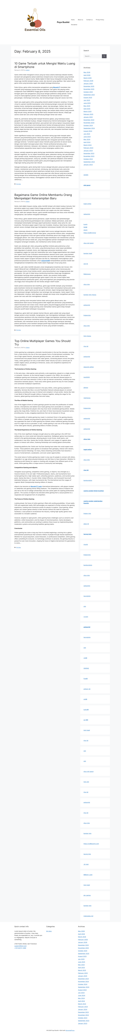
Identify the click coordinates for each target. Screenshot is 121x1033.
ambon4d (87, 305)
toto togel (87, 730)
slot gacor (87, 185)
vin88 (85, 658)
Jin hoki (86, 864)
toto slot (86, 782)
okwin (85, 230)
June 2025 (87, 103)
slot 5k (86, 264)
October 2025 (88, 92)
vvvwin (86, 617)
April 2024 (87, 142)
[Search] (104, 56)
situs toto (87, 284)
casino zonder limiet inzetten (94, 491)
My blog (18, 184)
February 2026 (88, 81)
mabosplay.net (88, 916)
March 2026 (88, 78)
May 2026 (87, 72)
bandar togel (88, 253)
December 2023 (89, 153)
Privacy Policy (100, 19)
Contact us (89, 19)
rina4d (86, 544)
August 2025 (88, 97)
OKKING (86, 668)
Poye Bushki (63, 22)
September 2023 (89, 162)
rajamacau (87, 398)
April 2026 (87, 75)
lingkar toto (87, 513)
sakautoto (87, 214)
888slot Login (88, 875)
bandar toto (87, 833)
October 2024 (88, 125)
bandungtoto (88, 480)
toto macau (87, 336)
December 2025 (89, 86)
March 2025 (87, 111)
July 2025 (87, 100)
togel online (87, 204)
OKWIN (86, 175)
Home (73, 19)
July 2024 (87, 134)
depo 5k (86, 524)
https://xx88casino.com (91, 844)
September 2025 (89, 95)
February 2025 (88, 114)
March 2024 (88, 145)
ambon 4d (87, 689)
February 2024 (88, 148)
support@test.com (20, 946)
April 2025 (87, 109)
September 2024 (89, 128)
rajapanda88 (45, 260)
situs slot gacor (89, 243)
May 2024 (87, 139)
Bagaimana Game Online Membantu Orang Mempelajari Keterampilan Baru (43, 196)
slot (85, 606)
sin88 (85, 699)
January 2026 (88, 83)
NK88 (85, 227)
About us (80, 19)
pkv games (87, 895)
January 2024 (88, 150)
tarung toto (87, 534)
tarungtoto (87, 596)
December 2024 (89, 120)
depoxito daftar (89, 367)
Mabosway (87, 274)
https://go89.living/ (90, 233)
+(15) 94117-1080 (20, 948)
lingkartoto (87, 315)
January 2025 (88, 117)
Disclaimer (74, 24)
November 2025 (89, 89)
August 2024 (88, 131)
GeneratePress (70, 1030)
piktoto (86, 387)
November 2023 (89, 156)
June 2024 (87, 136)
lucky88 (86, 709)
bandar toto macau (90, 295)
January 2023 (88, 164)
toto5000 (87, 377)
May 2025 (87, 106)
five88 (86, 678)
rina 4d (86, 346)
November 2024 (89, 123)
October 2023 (88, 159)
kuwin (85, 224)
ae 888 (86, 720)
